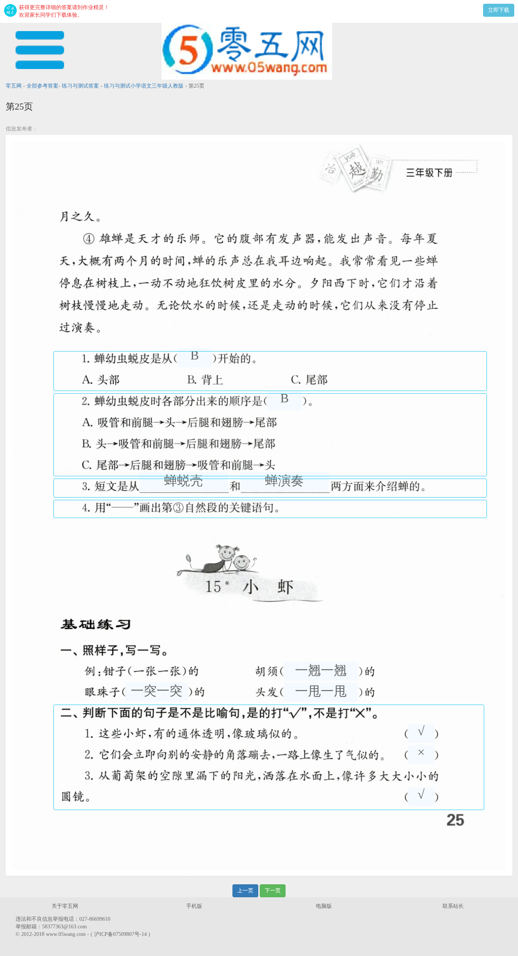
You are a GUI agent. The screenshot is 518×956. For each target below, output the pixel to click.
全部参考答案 (42, 86)
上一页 (245, 890)
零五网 (14, 86)
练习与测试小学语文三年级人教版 (144, 86)
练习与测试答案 (80, 86)
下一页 (273, 890)
